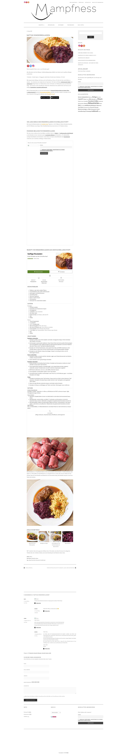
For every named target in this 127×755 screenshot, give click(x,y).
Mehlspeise (93, 105)
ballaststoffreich (85, 97)
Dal (90, 99)
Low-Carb (83, 105)
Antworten (38, 603)
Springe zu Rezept (45, 97)
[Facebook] (31, 66)
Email (41, 145)
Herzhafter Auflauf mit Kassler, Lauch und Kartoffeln (60, 567)
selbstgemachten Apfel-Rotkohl (66, 133)
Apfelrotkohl (29, 83)
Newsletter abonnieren (97, 2)
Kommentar (26, 685)
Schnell (98, 109)
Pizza (89, 107)
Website (25, 675)
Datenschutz (88, 2)
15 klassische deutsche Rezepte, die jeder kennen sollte (39, 653)
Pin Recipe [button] (62, 271)
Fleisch (32, 560)
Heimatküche (33, 558)
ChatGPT (80, 99)
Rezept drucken (55, 97)
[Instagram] (25, 2)
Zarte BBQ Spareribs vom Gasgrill (85, 52)
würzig (99, 111)
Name (25, 663)
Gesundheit (86, 101)
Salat (89, 109)
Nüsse (79, 107)
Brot (98, 97)
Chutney (84, 99)
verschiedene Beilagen (50, 135)
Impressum (81, 2)
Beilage (94, 97)
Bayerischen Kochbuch (45, 92)
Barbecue (90, 97)
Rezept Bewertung (27, 682)
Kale (67, 752)
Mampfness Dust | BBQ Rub (83, 57)
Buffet (100, 97)
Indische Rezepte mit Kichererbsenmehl (86, 60)
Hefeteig (79, 103)
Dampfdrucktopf (50, 94)
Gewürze (91, 101)
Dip (94, 99)
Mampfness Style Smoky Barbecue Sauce (87, 55)
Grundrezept (100, 101)
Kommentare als (27, 714)
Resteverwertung (82, 109)
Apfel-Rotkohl (29, 567)
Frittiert (79, 101)
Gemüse (82, 101)
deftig (30, 560)
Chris (25, 618)
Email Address (27, 669)
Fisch (96, 99)
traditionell (94, 111)
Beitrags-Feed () (27, 712)
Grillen (96, 101)
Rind (34, 560)
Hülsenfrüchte (93, 103)
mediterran (88, 105)
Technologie (88, 111)
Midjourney (99, 105)
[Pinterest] (26, 2)
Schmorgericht (38, 560)
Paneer (82, 107)
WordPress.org (26, 716)
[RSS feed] (28, 2)
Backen (80, 97)
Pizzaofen (92, 107)
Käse (79, 105)
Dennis (31, 556)
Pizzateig (96, 107)
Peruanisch (86, 107)
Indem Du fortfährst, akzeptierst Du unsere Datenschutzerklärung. (52, 150)
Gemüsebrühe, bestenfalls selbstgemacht (38, 87)
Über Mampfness (73, 2)
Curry (88, 99)
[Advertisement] (50, 108)
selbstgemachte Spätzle (66, 82)
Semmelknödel (67, 136)
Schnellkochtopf (44, 124)
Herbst (82, 103)
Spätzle (56, 133)
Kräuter (100, 103)
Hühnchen (86, 103)
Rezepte (37, 558)
